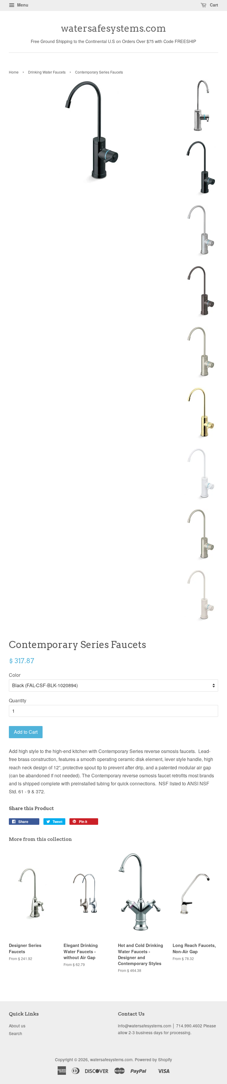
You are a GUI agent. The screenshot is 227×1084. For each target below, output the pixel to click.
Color (14, 674)
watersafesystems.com (113, 28)
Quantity (17, 700)
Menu (22, 5)
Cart (213, 5)
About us (17, 1026)
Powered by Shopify (153, 1059)
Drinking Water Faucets (47, 71)
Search (15, 1033)
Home (14, 71)
